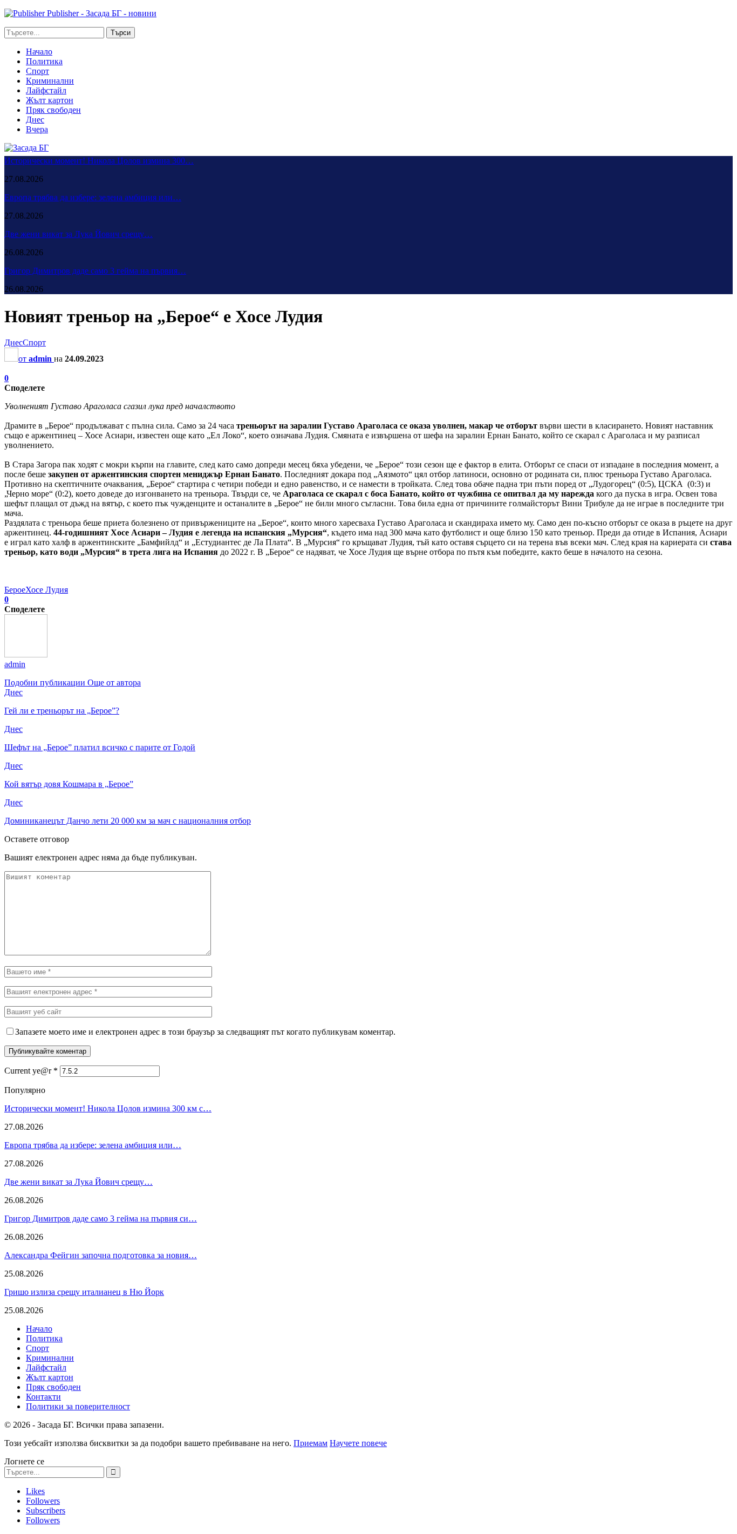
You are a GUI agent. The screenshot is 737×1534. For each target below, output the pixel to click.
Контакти (43, 1396)
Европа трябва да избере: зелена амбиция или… (92, 197)
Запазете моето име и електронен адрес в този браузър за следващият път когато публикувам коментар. (205, 1031)
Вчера (37, 129)
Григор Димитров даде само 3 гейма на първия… (95, 270)
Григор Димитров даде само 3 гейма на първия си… (100, 1218)
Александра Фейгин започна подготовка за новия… (100, 1255)
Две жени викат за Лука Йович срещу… (78, 234)
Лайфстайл (46, 90)
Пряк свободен (53, 109)
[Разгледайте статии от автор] (25, 654)
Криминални (50, 80)
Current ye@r (31, 1070)
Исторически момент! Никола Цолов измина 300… (99, 160)
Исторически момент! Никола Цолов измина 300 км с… (107, 1108)
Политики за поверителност (78, 1406)
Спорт (37, 71)
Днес (35, 119)
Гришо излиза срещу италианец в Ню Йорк (84, 1292)
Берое (14, 589)
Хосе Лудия (46, 589)
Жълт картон (49, 100)
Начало (39, 51)
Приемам (310, 1443)
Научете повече (358, 1443)
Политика (44, 61)
